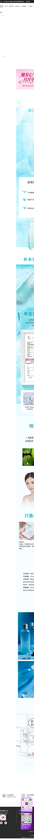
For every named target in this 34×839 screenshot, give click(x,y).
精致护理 (11, 6)
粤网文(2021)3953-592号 (26, 837)
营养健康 (24, 6)
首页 (6, 6)
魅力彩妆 (17, 6)
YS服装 (30, 6)
